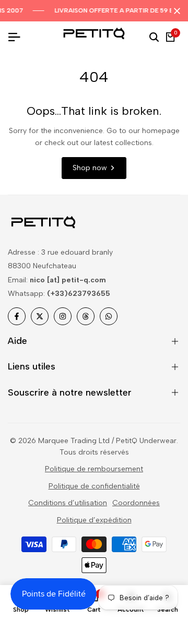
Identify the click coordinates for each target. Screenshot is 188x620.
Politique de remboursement (94, 468)
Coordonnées (136, 502)
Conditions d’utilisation (67, 502)
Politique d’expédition (94, 520)
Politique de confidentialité (94, 486)
